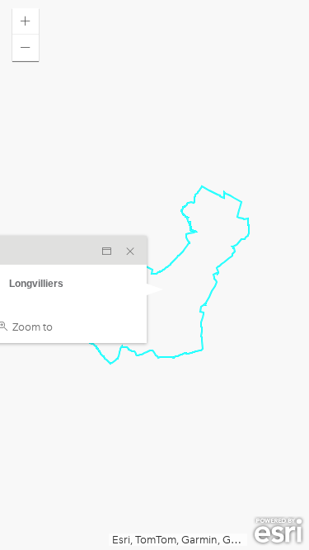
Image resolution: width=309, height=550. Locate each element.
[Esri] (278, 531)
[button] (25, 21)
